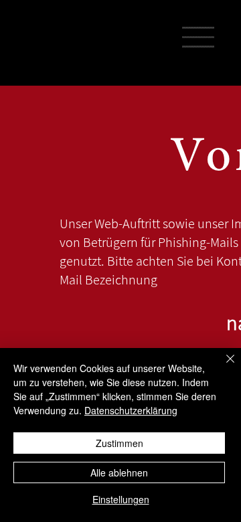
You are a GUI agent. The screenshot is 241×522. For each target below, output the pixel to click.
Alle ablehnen (119, 472)
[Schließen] (222, 367)
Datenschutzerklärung (130, 410)
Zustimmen (119, 443)
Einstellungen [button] (120, 499)
